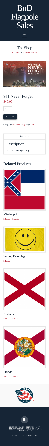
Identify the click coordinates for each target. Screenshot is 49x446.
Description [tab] (24, 136)
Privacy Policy (16, 429)
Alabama (9, 314)
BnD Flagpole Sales (24, 17)
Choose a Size (25, 205)
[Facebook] (24, 419)
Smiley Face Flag (14, 256)
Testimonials (25, 431)
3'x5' (32, 124)
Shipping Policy (16, 427)
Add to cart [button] (25, 247)
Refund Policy (33, 427)
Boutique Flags (18, 124)
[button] (24, 35)
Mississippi (10, 214)
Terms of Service (34, 429)
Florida (7, 372)
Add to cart (10, 116)
